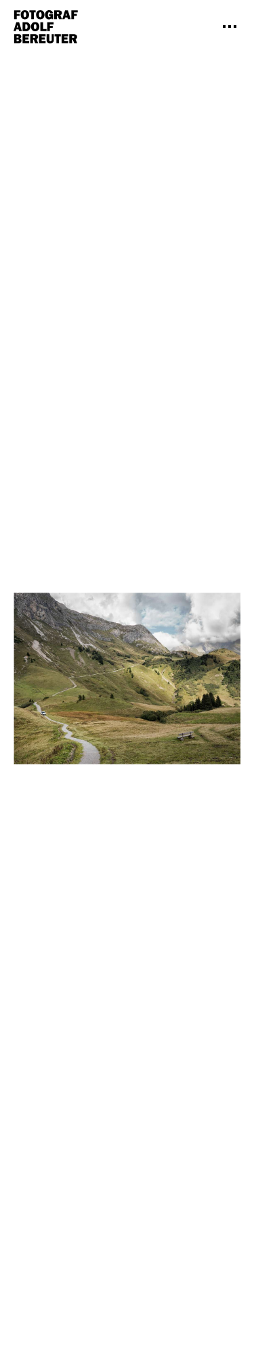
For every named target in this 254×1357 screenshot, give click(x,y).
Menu (229, 26)
